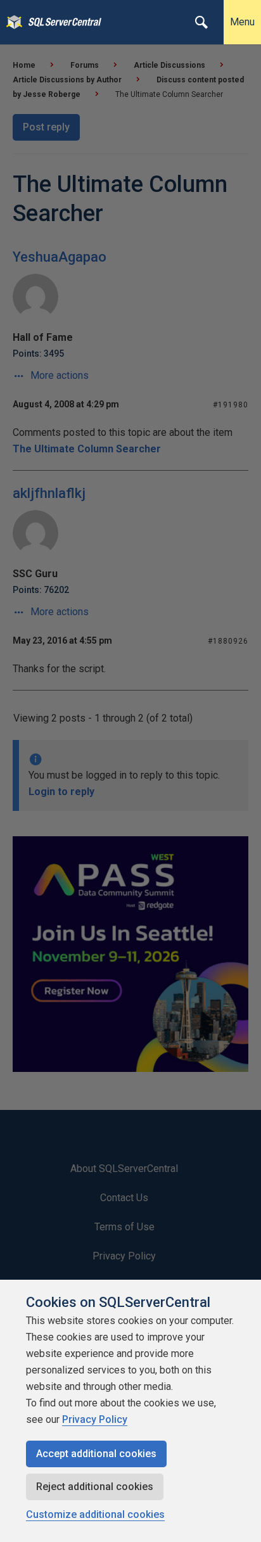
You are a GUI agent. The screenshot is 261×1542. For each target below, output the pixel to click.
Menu (242, 22)
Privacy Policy (94, 1419)
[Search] (201, 22)
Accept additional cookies (96, 1454)
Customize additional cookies (95, 1514)
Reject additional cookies (94, 1487)
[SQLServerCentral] (11, 22)
